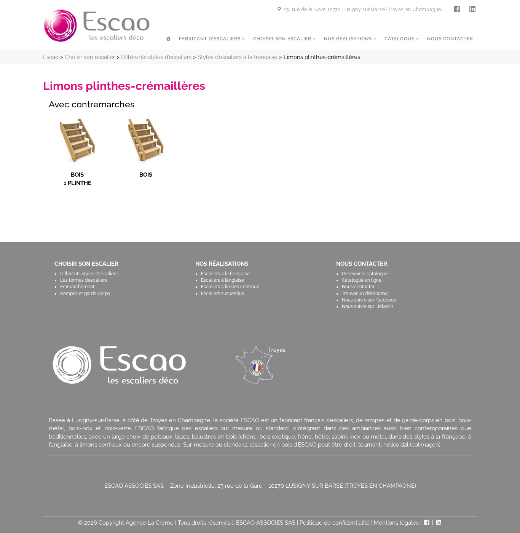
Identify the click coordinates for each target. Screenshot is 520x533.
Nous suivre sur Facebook (369, 300)
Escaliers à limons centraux (230, 286)
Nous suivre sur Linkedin (367, 306)
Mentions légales (396, 522)
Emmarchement (77, 286)
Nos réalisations (348, 38)
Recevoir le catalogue (365, 273)
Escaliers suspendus (222, 293)
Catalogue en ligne (361, 280)
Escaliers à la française (225, 273)
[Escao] (96, 25)
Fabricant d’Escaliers (210, 38)
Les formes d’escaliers (83, 280)
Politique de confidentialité (335, 522)
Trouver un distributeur (365, 293)
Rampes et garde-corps (85, 293)
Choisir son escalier (283, 38)
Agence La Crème (150, 522)
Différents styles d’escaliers (89, 273)
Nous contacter (450, 38)
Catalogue (400, 38)
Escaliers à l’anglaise (222, 280)
